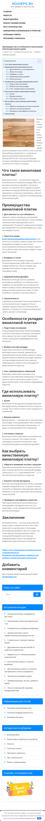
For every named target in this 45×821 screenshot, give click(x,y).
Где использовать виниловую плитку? (20, 91)
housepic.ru (22, 3)
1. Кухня (11, 94)
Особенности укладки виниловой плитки (21, 82)
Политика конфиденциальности (20, 713)
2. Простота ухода (15, 72)
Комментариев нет (23, 52)
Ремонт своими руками (14, 23)
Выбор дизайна (10, 19)
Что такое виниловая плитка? (17, 64)
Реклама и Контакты (15, 717)
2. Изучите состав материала (20, 109)
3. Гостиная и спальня (17, 99)
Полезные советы (12, 34)
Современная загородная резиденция (22, 628)
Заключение (10, 114)
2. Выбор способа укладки (19, 86)
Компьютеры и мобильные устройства (22, 31)
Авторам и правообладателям (19, 708)
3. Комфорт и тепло (16, 74)
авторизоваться (9, 577)
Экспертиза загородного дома (19, 676)
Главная (7, 12)
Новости (7, 15)
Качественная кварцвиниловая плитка (19, 239)
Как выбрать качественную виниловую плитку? (20, 102)
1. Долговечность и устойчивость (21, 69)
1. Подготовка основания (18, 84)
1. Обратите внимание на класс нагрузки (23, 106)
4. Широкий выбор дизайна (19, 77)
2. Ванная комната (15, 96)
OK (39, 818)
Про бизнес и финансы (14, 38)
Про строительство (12, 27)
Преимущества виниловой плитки (18, 67)
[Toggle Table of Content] (38, 61)
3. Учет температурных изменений (21, 89)
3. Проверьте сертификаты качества (22, 111)
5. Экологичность (15, 79)
